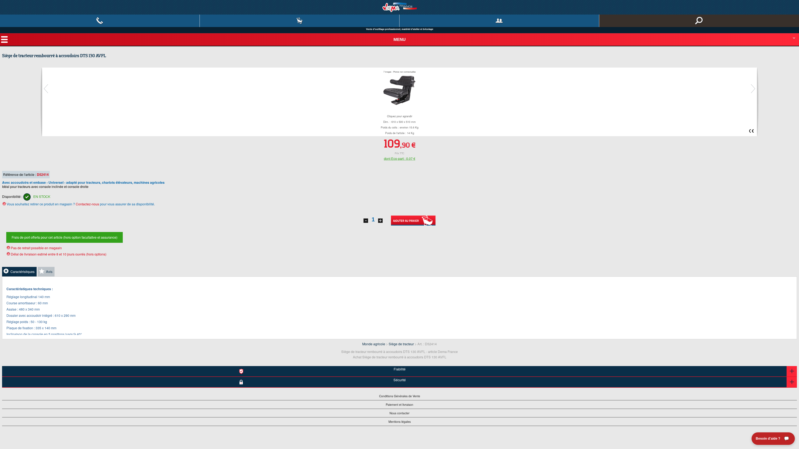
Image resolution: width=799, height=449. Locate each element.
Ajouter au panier (406, 220)
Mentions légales (399, 421)
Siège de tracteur (401, 344)
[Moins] (366, 220)
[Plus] (380, 220)
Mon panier (299, 21)
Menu (399, 39)
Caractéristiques (22, 271)
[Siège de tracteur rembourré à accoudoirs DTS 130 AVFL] (399, 89)
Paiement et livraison (399, 404)
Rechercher (699, 21)
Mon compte (499, 21)
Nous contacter (399, 413)
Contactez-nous (87, 204)
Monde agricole (373, 344)
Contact (100, 21)
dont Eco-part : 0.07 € (399, 158)
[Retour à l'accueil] (399, 7)
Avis (49, 271)
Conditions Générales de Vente (399, 396)
